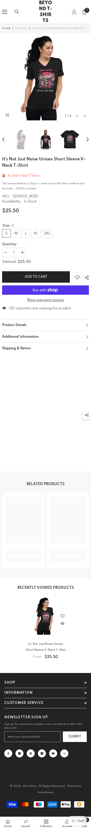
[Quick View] (62, 623)
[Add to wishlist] (77, 277)
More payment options (45, 300)
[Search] (16, 11)
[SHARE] (86, 278)
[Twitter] (64, 753)
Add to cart (36, 277)
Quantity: (9, 244)
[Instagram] (19, 753)
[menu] (4, 11)
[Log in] (74, 12)
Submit (74, 736)
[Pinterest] (31, 753)
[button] (77, 116)
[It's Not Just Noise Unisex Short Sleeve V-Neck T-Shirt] (45, 616)
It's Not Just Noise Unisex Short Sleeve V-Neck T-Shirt (45, 647)
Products (21, 28)
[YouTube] (53, 753)
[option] (45, 77)
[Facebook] (8, 753)
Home (6, 28)
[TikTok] (42, 753)
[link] (23, 552)
